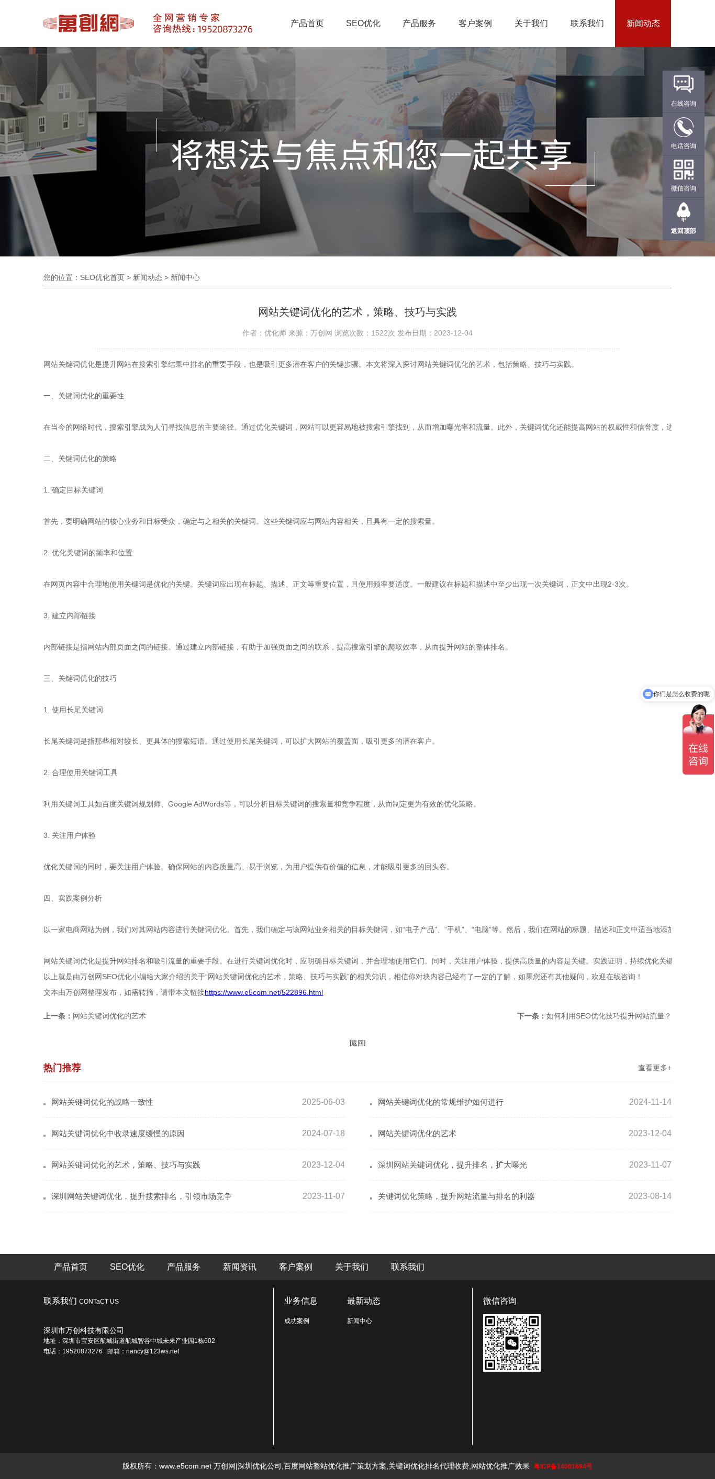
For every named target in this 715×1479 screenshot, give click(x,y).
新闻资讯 (239, 1266)
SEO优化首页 (102, 277)
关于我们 (531, 23)
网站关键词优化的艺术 (109, 1016)
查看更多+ (655, 1067)
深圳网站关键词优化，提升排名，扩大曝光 (452, 1164)
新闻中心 (359, 1321)
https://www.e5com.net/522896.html (264, 992)
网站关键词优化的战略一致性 (102, 1101)
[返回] (357, 1043)
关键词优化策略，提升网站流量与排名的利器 (456, 1196)
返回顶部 (683, 230)
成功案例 (296, 1321)
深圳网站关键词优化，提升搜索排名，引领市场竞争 (141, 1196)
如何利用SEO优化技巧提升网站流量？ (609, 1016)
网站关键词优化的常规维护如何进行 (441, 1101)
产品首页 (307, 23)
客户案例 (475, 23)
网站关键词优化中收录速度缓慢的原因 (118, 1133)
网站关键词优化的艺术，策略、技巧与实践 (125, 1164)
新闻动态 (643, 23)
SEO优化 (363, 23)
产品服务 (419, 23)
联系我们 (587, 23)
